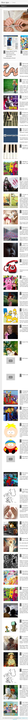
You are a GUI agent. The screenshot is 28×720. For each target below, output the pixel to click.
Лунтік (23, 276)
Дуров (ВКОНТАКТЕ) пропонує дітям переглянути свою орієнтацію (11, 53)
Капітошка (25, 358)
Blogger (20, 717)
